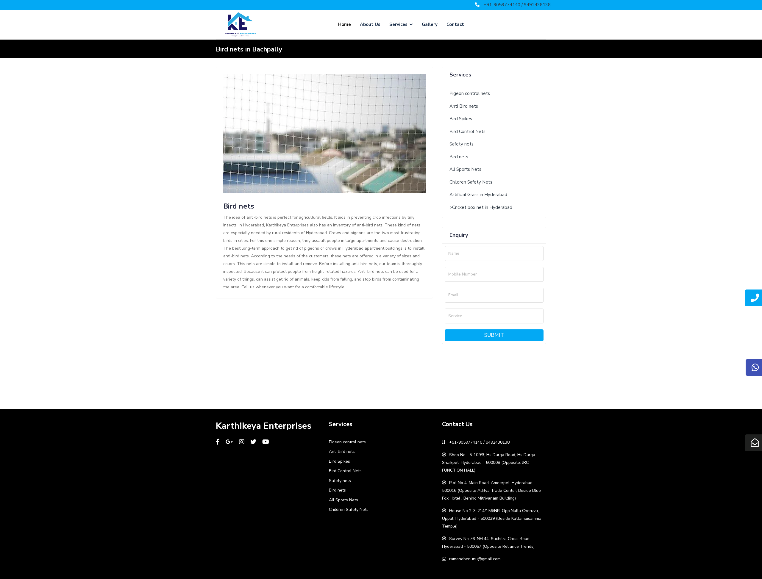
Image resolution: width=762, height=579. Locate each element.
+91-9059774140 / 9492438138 (517, 5)
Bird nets (458, 157)
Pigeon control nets (469, 93)
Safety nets (461, 144)
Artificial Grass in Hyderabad (478, 195)
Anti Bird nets (463, 106)
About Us (370, 24)
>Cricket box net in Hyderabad (480, 207)
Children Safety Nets (470, 182)
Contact (455, 24)
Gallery (430, 24)
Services (399, 24)
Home (344, 24)
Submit (494, 335)
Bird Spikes (460, 119)
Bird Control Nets (467, 131)
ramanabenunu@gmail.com (475, 559)
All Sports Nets (465, 169)
